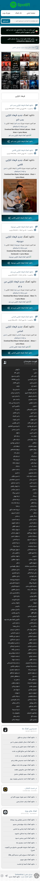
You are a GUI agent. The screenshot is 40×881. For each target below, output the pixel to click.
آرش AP (16, 373)
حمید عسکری (15, 483)
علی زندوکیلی (15, 570)
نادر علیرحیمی (15, 700)
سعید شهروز (15, 523)
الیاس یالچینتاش (31, 410)
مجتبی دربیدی (14, 630)
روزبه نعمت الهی (14, 510)
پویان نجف (15, 463)
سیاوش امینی (15, 536)
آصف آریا (33, 386)
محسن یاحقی (32, 650)
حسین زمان (32, 480)
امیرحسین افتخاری (13, 426)
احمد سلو (16, 399)
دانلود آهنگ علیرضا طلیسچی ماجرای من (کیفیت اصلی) (20, 849)
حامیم (17, 473)
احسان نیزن (15, 396)
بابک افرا (16, 436)
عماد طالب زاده (32, 590)
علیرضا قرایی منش (31, 586)
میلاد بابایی (15, 696)
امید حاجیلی (32, 416)
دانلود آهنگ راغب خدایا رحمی (25, 802)
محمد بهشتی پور (14, 653)
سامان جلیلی (32, 520)
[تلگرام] (6, 876)
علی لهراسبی (32, 576)
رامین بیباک (15, 493)
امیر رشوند (16, 420)
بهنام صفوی (33, 450)
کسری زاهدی (15, 613)
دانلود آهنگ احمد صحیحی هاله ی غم (23, 760)
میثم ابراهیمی (32, 696)
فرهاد (34, 603)
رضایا (17, 506)
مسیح (34, 676)
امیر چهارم (33, 420)
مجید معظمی (32, 643)
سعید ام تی (33, 523)
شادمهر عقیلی (32, 553)
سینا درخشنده (32, 546)
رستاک (34, 496)
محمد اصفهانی (32, 653)
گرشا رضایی (15, 616)
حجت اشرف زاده (31, 476)
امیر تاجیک (16, 416)
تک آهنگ (18, 13)
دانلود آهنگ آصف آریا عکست (26, 864)
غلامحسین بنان (14, 593)
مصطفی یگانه (32, 680)
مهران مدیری (32, 693)
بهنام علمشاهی (14, 450)
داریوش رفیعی (15, 486)
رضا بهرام (16, 496)
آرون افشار (16, 383)
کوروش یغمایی (32, 616)
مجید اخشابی (15, 633)
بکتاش (34, 443)
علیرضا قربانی (15, 586)
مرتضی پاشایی (15, 666)
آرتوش (17, 370)
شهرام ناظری (32, 563)
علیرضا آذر (33, 580)
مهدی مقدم (32, 686)
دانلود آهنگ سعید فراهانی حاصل (24, 774)
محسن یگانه (15, 650)
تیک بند (34, 466)
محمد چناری (32, 656)
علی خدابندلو (32, 570)
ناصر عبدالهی (32, 706)
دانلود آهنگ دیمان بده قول (26, 737)
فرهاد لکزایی (20, 96)
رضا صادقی (15, 500)
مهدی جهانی (15, 683)
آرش (35, 373)
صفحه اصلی (31, 13)
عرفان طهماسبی (14, 566)
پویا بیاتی (33, 463)
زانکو (34, 513)
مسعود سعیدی (14, 670)
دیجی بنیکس (15, 490)
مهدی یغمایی (32, 690)
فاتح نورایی (33, 596)
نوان (17, 706)
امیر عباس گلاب (32, 423)
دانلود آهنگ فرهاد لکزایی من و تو (22, 272)
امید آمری (33, 413)
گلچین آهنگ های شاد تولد (11, 620)
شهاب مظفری (15, 560)
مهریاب (17, 693)
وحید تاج (33, 716)
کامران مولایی (15, 610)
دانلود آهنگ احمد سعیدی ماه (25, 843)
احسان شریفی (32, 396)
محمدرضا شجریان (31, 663)
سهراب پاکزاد (15, 530)
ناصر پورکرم (33, 703)
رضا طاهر (33, 503)
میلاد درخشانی (32, 700)
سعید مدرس (32, 530)
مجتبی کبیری (32, 633)
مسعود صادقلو (14, 673)
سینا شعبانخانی (31, 550)
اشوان (34, 406)
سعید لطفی (15, 526)
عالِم (17, 563)
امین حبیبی (33, 433)
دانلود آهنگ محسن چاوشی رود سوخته (22, 820)
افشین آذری (15, 406)
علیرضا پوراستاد (14, 580)
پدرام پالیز (16, 456)
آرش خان (33, 376)
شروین (34, 556)
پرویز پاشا (16, 460)
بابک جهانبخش (31, 440)
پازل (35, 453)
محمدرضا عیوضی (31, 666)
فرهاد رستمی (15, 603)
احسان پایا (16, 390)
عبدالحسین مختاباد (30, 566)
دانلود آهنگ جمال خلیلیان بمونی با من (22, 742)
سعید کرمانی (32, 526)
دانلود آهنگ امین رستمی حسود (25, 838)
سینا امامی (16, 540)
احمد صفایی (32, 403)
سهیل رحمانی (15, 533)
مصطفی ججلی (14, 676)
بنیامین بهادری (14, 443)
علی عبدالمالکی (32, 573)
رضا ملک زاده (15, 503)
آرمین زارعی (33, 383)
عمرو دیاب (33, 593)
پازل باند (16, 453)
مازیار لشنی (15, 623)
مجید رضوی (32, 640)
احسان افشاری (32, 390)
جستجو (5, 21)
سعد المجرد (15, 520)
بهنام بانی (16, 446)
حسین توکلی (15, 476)
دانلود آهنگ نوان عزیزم (27, 860)
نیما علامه (33, 710)
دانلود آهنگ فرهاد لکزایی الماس (22, 317)
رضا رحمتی (33, 500)
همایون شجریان (31, 713)
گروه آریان (33, 620)
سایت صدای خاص (20, 4)
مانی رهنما (16, 626)
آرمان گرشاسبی (32, 379)
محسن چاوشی (32, 646)
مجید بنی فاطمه (14, 636)
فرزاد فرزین (33, 600)
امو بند (17, 410)
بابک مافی (16, 440)
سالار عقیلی (33, 516)
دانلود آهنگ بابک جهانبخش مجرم (24, 824)
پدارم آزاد (33, 456)
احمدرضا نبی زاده (14, 403)
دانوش (34, 490)
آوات (17, 386)
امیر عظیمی (15, 423)
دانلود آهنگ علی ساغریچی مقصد (24, 770)
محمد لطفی (32, 660)
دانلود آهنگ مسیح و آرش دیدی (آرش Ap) (22, 855)
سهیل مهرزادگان (14, 550)
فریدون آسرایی (32, 606)
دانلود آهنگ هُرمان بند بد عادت (25, 756)
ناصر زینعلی (15, 703)
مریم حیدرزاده (32, 670)
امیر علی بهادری (31, 426)
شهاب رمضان (32, 560)
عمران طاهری (15, 590)
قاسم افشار (33, 610)
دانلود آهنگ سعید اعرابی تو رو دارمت (23, 747)
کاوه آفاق (33, 613)
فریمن (17, 606)
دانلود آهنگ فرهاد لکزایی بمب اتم (21, 105)
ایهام (17, 433)
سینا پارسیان (32, 543)
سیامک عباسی (32, 536)
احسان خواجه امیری (30, 393)
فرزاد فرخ (16, 596)
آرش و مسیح (15, 376)
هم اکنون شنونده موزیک (28, 123)
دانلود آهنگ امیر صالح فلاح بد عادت (23, 751)
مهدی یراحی (15, 686)
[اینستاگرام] (2, 876)
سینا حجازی (15, 543)
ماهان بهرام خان (31, 630)
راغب (34, 493)
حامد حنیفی (15, 470)
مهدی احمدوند (31, 683)
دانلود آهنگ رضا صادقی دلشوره (25, 834)
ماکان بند (33, 626)
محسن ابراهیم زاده (13, 643)
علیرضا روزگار (32, 583)
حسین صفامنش (14, 480)
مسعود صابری (32, 673)
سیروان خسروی (31, 540)
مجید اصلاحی (32, 636)
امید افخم (16, 413)
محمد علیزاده (15, 656)
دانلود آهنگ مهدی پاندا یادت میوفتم (23, 765)
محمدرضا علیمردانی (13, 663)
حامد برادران (32, 470)
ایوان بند (33, 436)
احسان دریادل (15, 393)
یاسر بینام (16, 716)
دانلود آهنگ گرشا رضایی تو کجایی (24, 829)
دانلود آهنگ (28, 115)
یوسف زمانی (15, 720)
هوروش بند (15, 713)
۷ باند (34, 370)
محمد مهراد (15, 660)
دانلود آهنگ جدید (14, 877)
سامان (17, 516)
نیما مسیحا (15, 710)
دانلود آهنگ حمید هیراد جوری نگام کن (23, 797)
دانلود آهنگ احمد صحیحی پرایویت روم (22, 779)
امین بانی (33, 430)
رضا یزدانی (33, 506)
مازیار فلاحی (32, 623)
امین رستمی (15, 430)
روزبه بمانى (33, 510)
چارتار (17, 466)
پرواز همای (33, 460)
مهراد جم (16, 690)
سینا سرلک (16, 546)
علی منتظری (15, 576)
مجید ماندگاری (14, 640)
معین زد (16, 680)
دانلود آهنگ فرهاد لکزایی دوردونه (22, 227)
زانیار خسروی (15, 513)
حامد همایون (32, 473)
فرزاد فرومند (15, 600)
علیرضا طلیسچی (14, 583)
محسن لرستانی (14, 646)
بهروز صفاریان (32, 446)
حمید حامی (33, 483)
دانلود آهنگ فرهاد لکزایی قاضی (22, 150)
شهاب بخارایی (15, 556)
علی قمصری (15, 573)
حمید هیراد (33, 486)
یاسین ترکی (33, 720)
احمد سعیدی (32, 399)
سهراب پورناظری (31, 533)
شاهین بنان (15, 553)
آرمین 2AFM (15, 379)
